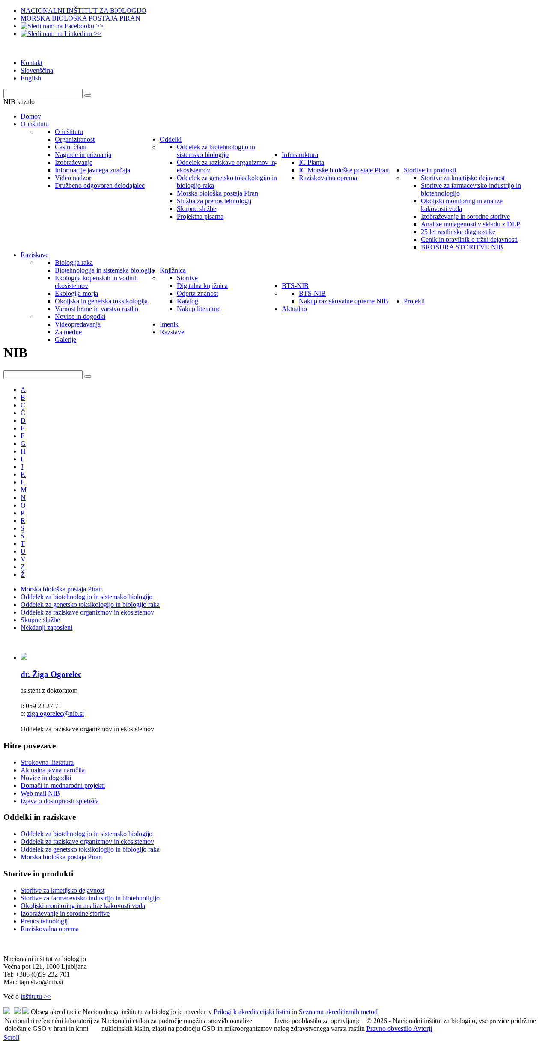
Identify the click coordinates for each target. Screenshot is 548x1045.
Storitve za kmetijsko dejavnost (62, 890)
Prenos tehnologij (44, 921)
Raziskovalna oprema (50, 928)
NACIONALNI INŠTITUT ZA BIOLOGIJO (83, 10)
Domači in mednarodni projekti (63, 785)
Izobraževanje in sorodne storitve (65, 913)
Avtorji (422, 1028)
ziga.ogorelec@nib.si (55, 713)
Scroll (11, 1037)
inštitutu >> (36, 996)
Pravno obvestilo (389, 1028)
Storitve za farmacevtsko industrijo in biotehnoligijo (90, 898)
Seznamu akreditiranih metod (338, 1011)
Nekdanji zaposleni (46, 627)
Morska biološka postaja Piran (61, 589)
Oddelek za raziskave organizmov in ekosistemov (87, 612)
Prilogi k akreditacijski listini (252, 1011)
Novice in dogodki (46, 777)
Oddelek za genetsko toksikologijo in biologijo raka (90, 604)
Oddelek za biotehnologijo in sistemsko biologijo (86, 596)
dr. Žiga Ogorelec (51, 674)
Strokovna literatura (47, 762)
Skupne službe (40, 619)
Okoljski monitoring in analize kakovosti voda (83, 905)
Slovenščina (37, 70)
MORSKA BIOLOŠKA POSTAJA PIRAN (80, 18)
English (31, 78)
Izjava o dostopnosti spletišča (60, 801)
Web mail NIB (40, 793)
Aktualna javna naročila (53, 770)
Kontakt (31, 62)
